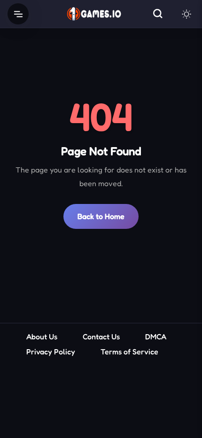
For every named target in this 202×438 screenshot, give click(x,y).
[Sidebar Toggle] (18, 13)
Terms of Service (129, 351)
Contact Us (101, 336)
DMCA (155, 336)
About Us (41, 336)
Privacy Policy (50, 351)
